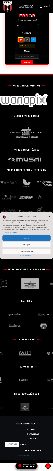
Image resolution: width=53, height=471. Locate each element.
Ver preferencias (26, 251)
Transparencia (33, 450)
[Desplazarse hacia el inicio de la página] (48, 466)
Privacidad (33, 434)
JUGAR (27, 62)
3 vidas (28, 51)
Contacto (33, 429)
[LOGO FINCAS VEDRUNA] (28, 283)
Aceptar (27, 238)
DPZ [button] (22, 444)
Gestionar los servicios (10, 232)
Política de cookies (25, 255)
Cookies (33, 439)
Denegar (26, 245)
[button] (49, 216)
